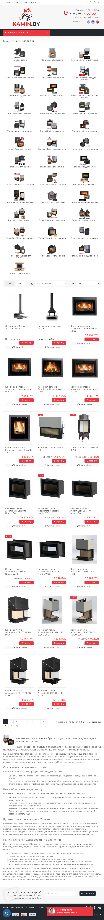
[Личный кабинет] (96, 2)
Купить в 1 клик (20, 347)
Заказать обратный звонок (86, 17)
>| (17, 726)
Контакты (35, 2)
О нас (24, 2)
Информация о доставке (22, 907)
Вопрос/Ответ (12, 2)
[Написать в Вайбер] (93, 22)
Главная (7, 41)
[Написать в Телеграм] (88, 22)
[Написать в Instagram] (97, 22)
